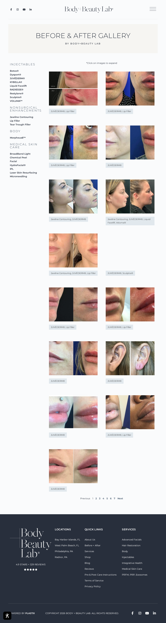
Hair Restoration (131, 545)
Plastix (30, 613)
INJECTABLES (22, 64)
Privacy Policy (93, 586)
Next (120, 498)
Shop (87, 557)
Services (89, 551)
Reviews (89, 568)
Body (125, 551)
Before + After (93, 545)
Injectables (128, 557)
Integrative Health (132, 563)
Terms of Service (94, 580)
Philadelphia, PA (64, 551)
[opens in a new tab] (11, 9)
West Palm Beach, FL (67, 545)
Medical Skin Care (132, 568)
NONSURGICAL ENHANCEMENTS (26, 109)
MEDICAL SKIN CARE (24, 146)
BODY (15, 131)
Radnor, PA (61, 557)
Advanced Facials (132, 539)
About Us (90, 539)
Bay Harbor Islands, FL (67, 539)
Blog (87, 563)
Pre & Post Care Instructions (101, 574)
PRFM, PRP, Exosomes (134, 574)
